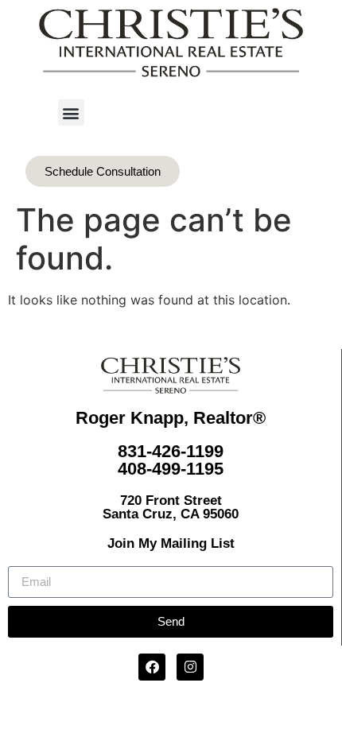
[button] (71, 112)
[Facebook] (151, 667)
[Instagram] (190, 667)
